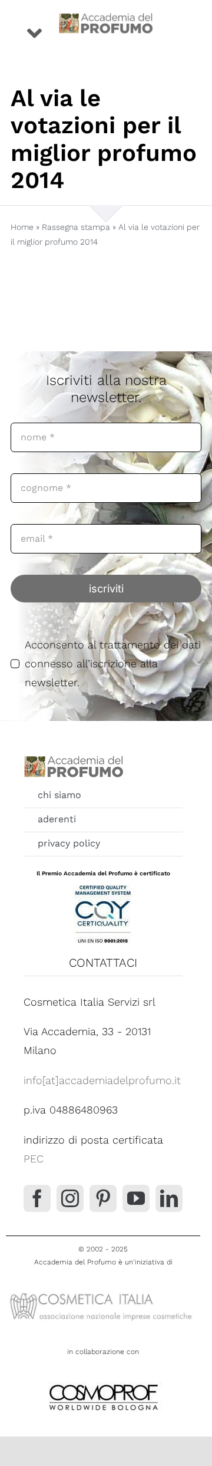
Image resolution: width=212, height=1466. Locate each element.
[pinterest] (103, 1198)
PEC (34, 1158)
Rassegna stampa (76, 227)
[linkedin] (169, 1198)
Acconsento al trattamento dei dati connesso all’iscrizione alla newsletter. (113, 663)
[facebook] (37, 1198)
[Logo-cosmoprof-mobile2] (103, 1382)
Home (22, 227)
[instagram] (70, 1198)
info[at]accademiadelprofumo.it (102, 1080)
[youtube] (136, 1198)
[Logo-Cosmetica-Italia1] (103, 1293)
